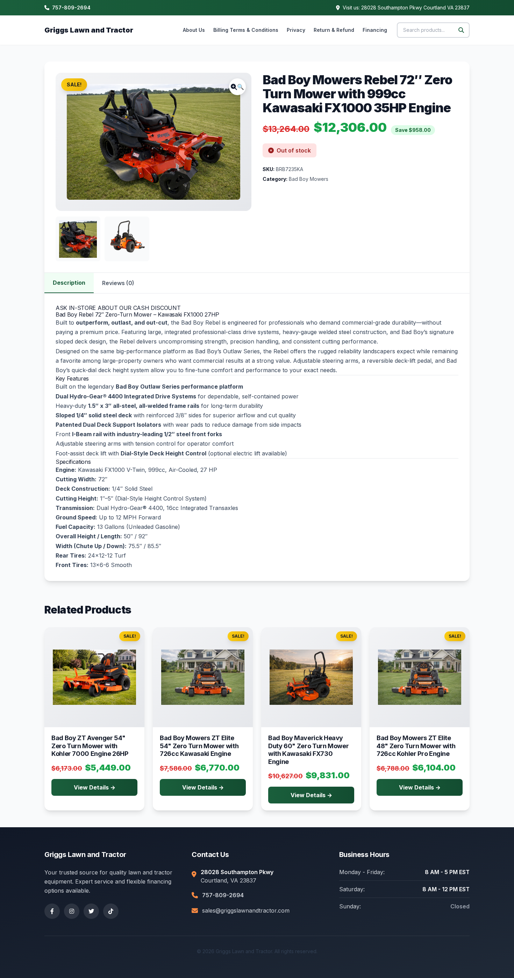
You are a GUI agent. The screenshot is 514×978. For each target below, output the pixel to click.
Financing (375, 30)
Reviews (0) (118, 282)
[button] (237, 86)
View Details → (94, 787)
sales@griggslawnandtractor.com (246, 910)
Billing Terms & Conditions (245, 30)
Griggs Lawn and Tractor (88, 30)
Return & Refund (334, 30)
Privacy (296, 30)
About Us (194, 30)
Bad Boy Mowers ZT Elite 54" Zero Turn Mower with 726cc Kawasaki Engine (199, 745)
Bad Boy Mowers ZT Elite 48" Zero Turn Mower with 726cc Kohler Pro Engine (416, 745)
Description (69, 282)
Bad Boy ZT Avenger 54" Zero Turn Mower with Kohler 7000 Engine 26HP (89, 745)
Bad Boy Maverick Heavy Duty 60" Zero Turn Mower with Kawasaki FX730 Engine (308, 749)
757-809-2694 (71, 7)
